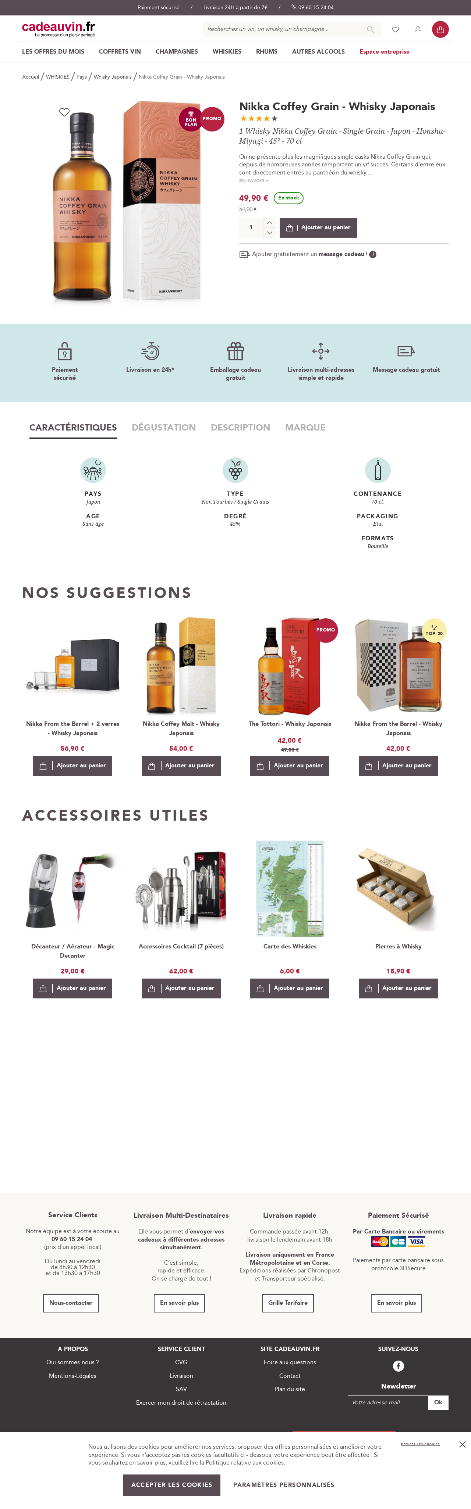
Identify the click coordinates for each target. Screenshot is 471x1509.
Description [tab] (240, 428)
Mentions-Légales (72, 1376)
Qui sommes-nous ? (72, 1362)
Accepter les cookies (172, 1485)
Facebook (398, 1366)
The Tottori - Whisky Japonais (290, 724)
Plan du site (290, 1389)
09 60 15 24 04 (316, 8)
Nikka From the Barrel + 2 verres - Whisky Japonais (72, 729)
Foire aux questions (290, 1362)
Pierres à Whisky (398, 946)
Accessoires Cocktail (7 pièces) (181, 946)
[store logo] (58, 29)
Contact (290, 1376)
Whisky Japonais (113, 77)
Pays (82, 77)
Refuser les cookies (420, 1444)
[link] (53, 52)
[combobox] (292, 29)
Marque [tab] (305, 428)
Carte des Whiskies (289, 946)
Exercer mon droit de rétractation (181, 1403)
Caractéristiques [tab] (73, 428)
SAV (181, 1389)
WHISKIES (58, 77)
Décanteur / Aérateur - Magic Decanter (72, 951)
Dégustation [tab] (164, 428)
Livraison (181, 1376)
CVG (181, 1362)
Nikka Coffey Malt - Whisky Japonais (181, 729)
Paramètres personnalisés (283, 1485)
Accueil (31, 77)
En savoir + (254, 180)
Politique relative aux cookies (245, 1462)
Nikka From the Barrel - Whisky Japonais (398, 729)
